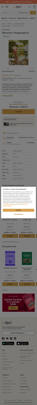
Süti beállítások (18, 214)
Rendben (18, 210)
